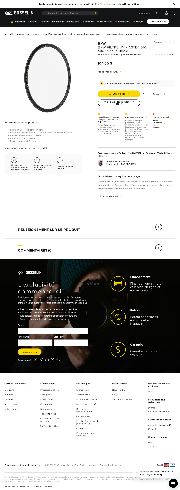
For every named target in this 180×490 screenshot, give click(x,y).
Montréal (116, 465)
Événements (82, 390)
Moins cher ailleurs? (86, 404)
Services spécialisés (49, 426)
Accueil (9, 34)
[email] (173, 42)
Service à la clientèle (122, 399)
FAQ (114, 394)
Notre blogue (11, 409)
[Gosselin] (19, 13)
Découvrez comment (108, 196)
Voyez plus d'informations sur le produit (26, 148)
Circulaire (9, 390)
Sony (150, 442)
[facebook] (165, 42)
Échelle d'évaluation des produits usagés (88, 422)
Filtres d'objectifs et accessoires (49, 34)
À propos (8, 394)
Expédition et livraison (87, 399)
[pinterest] (169, 42)
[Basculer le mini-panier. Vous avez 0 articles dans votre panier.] (174, 13)
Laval (93, 465)
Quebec (67, 465)
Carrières (8, 399)
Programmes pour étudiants (85, 434)
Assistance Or (83, 394)
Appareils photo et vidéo (160, 425)
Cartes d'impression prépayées (50, 419)
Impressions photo (49, 390)
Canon (151, 446)
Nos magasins (144, 13)
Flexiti (151, 391)
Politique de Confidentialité (16, 487)
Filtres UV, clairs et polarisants (86, 34)
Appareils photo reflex (159, 411)
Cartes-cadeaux (83, 416)
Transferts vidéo (48, 414)
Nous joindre (118, 390)
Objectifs (152, 429)
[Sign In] (166, 13)
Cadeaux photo (47, 404)
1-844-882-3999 (51, 465)
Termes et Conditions (42, 487)
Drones (151, 408)
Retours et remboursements (85, 410)
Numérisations (47, 409)
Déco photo (46, 394)
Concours (81, 428)
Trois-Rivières (81, 465)
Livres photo (46, 399)
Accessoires (23, 34)
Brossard (104, 465)
